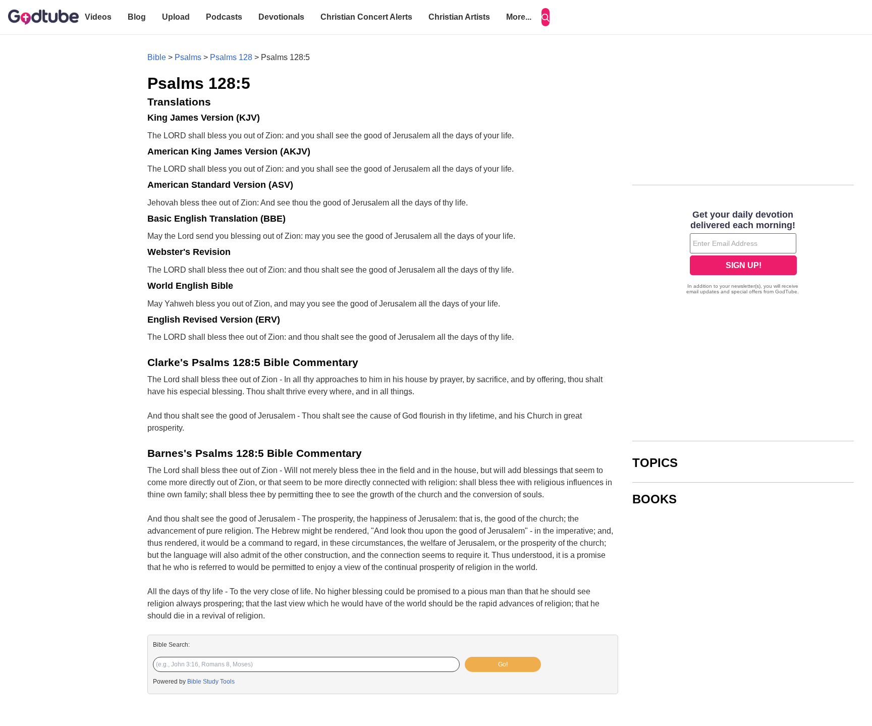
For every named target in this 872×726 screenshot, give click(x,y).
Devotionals (281, 17)
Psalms (188, 57)
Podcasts (224, 17)
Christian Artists (459, 17)
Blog (137, 17)
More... (518, 17)
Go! (503, 664)
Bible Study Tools (211, 681)
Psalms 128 (231, 57)
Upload (176, 17)
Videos (98, 17)
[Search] (545, 17)
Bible (156, 57)
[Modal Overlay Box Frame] (743, 253)
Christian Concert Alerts (366, 17)
